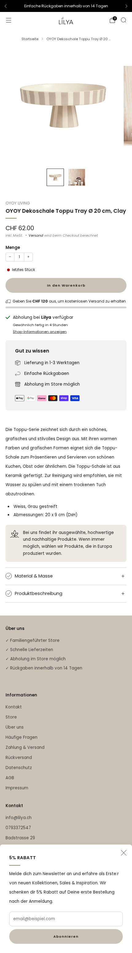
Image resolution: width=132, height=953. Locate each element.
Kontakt (14, 707)
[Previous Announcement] (5, 6)
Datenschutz (19, 768)
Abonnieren (66, 936)
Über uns (15, 727)
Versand (36, 235)
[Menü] (9, 20)
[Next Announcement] (126, 6)
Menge (13, 247)
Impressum (17, 788)
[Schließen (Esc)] (123, 852)
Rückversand (19, 757)
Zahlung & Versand (25, 747)
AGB (10, 778)
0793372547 (18, 828)
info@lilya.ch (19, 818)
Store (11, 717)
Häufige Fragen (21, 737)
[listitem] (66, 6)
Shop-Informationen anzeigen (40, 331)
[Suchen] (123, 20)
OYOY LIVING (18, 203)
